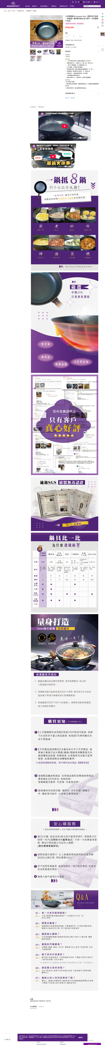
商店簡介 (39, 1042)
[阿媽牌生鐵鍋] (13, 4)
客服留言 (62, 1042)
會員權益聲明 (63, 1044)
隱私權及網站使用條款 (41, 1044)
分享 (68, 98)
